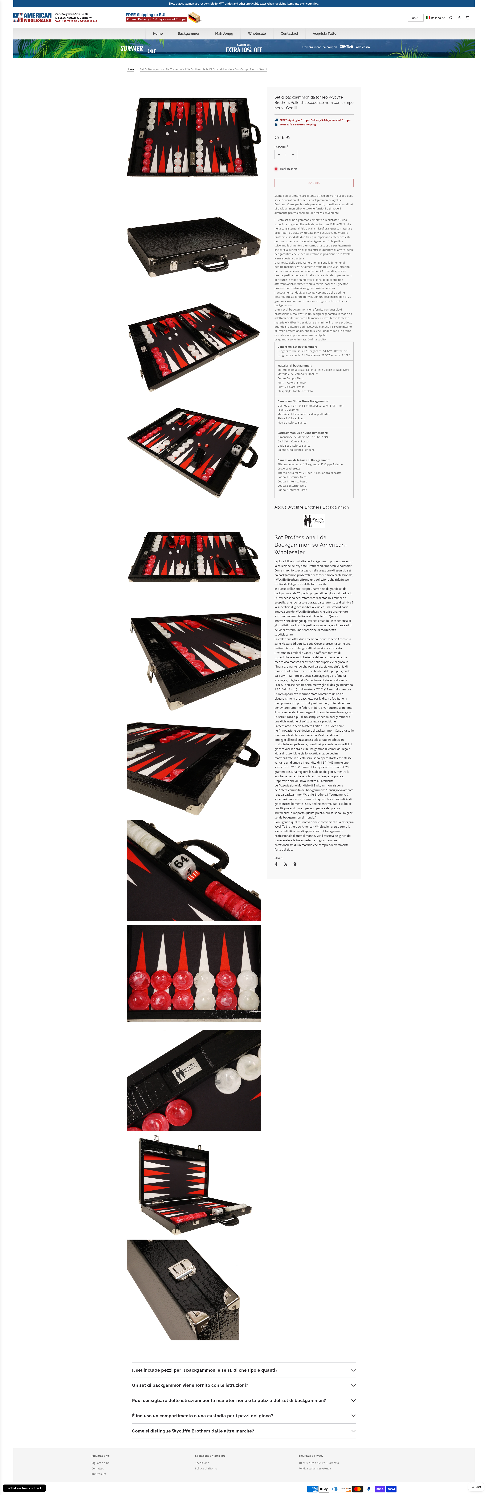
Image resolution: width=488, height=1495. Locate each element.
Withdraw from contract (24, 1488)
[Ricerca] (451, 18)
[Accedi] (459, 18)
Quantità (281, 147)
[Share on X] (285, 864)
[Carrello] (467, 18)
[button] (436, 17)
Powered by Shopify (156, 1489)
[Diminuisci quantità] (279, 154)
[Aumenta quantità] (293, 154)
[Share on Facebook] (276, 864)
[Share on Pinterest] (295, 864)
